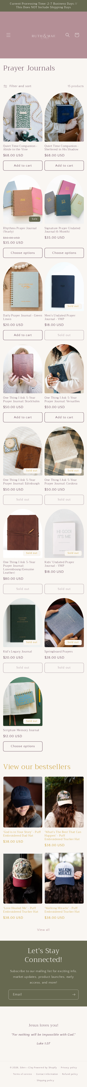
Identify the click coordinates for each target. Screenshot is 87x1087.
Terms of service (22, 1074)
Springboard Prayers (59, 652)
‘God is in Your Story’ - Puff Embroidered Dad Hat (22, 834)
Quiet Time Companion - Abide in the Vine (20, 148)
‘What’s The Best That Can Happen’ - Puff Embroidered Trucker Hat (63, 835)
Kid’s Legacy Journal (17, 652)
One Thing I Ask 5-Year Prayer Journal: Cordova (61, 482)
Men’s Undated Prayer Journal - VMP (60, 317)
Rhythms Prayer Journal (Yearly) (20, 230)
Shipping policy (45, 1080)
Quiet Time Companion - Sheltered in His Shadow (62, 148)
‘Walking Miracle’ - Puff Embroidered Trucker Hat (62, 910)
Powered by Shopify (45, 1067)
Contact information (47, 1074)
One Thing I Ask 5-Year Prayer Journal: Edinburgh (21, 482)
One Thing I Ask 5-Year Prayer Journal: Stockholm (21, 399)
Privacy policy (69, 1067)
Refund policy (70, 1074)
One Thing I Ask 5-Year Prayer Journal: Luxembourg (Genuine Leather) (19, 568)
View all (43, 930)
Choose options (23, 253)
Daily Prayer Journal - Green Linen (22, 317)
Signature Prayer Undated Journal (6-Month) (62, 230)
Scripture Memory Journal (21, 730)
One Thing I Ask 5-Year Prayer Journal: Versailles (62, 399)
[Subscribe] (73, 995)
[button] (8, 35)
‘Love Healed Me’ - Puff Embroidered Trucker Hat (20, 910)
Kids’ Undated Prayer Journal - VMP (59, 564)
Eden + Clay (27, 1067)
